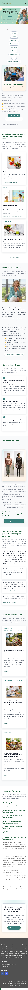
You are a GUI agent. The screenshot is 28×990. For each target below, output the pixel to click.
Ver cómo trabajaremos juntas (14, 118)
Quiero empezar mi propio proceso (14, 521)
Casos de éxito (14, 43)
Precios (14, 50)
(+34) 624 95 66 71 (11, 964)
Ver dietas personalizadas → (10, 182)
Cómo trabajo (14, 40)
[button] (0, 989)
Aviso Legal (17, 985)
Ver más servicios (14, 257)
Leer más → (6, 671)
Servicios (14, 33)
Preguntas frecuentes (14, 61)
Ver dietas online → (7, 250)
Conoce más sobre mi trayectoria (14, 354)
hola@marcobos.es (6, 966)
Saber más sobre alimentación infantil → (13, 216)
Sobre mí (14, 36)
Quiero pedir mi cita (14, 927)
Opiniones (14, 47)
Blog (14, 57)
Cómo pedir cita (14, 54)
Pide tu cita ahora (14, 115)
